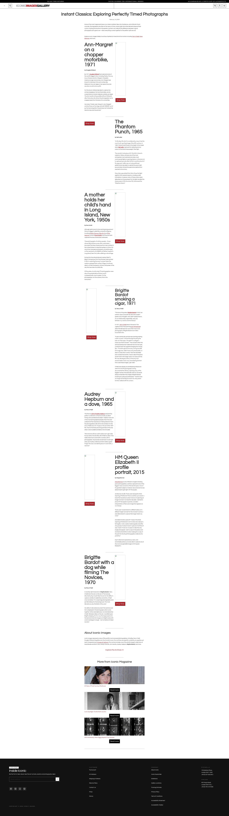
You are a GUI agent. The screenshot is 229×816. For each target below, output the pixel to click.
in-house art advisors (102, 642)
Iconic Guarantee (156, 774)
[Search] (10, 5)
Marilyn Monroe (94, 233)
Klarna (91, 796)
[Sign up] (57, 779)
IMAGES (32, 806)
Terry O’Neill (135, 36)
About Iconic (155, 770)
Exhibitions (154, 778)
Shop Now (120, 100)
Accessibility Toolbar (157, 805)
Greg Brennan (119, 481)
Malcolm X (102, 233)
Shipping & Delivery (94, 778)
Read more (114, 690)
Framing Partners (156, 787)
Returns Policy (93, 783)
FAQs (90, 791)
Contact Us (92, 787)
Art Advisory (92, 774)
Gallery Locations (156, 783)
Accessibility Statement (158, 800)
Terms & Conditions (156, 796)
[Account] (219, 5)
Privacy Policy (155, 791)
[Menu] (5, 6)
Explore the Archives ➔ (114, 650)
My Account (92, 770)
